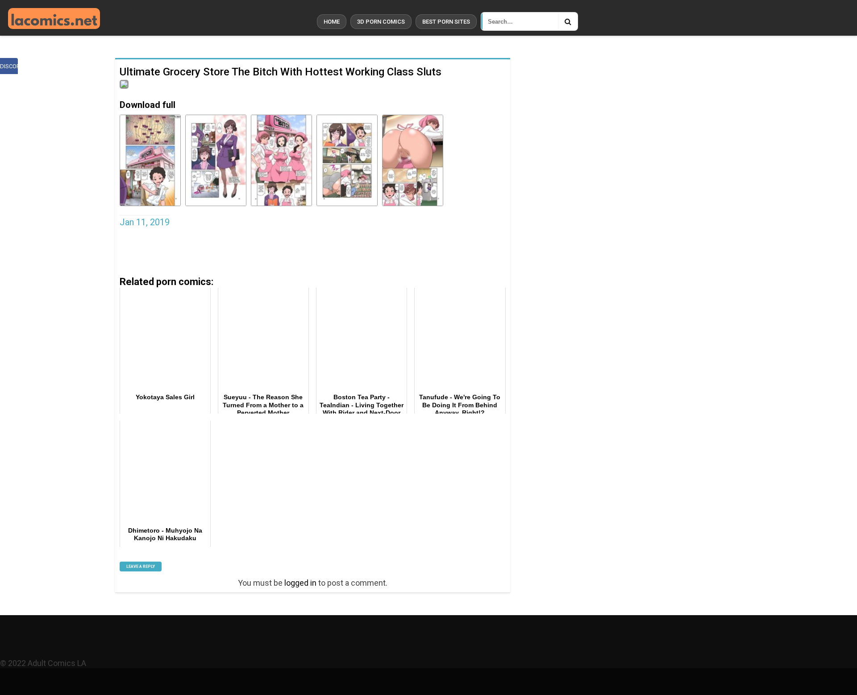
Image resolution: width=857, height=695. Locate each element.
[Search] (568, 21)
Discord (9, 66)
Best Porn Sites (446, 21)
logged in (300, 582)
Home (332, 21)
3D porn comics (381, 21)
